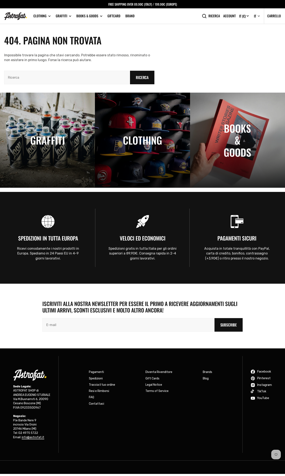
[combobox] (66, 77)
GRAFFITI (61, 16)
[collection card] (47, 140)
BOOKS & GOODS (87, 16)
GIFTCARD (113, 15)
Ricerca (214, 16)
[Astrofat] (15, 16)
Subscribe (228, 324)
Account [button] (229, 16)
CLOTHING (40, 16)
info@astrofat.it (33, 437)
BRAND (130, 15)
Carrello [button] (274, 15)
